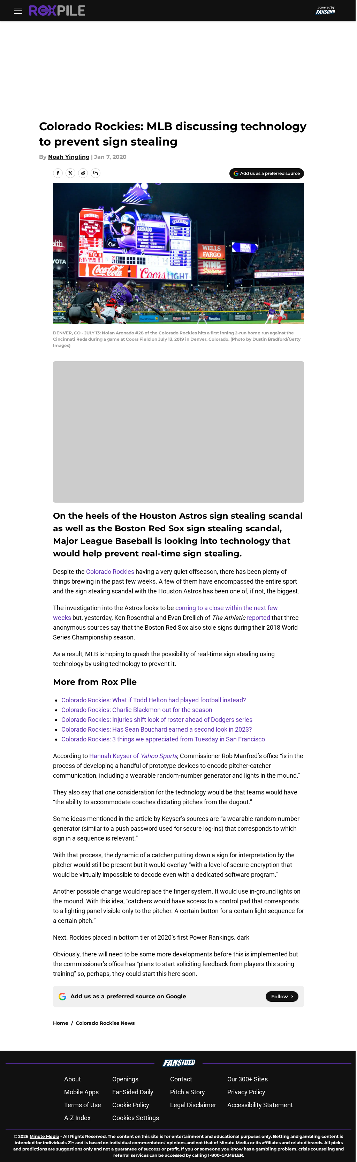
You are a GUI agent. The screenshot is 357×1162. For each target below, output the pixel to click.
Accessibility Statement (260, 1105)
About (72, 1079)
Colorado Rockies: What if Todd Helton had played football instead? (153, 700)
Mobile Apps (81, 1092)
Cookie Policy (130, 1105)
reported (258, 617)
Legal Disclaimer (193, 1105)
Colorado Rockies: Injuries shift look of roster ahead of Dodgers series (156, 719)
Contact (181, 1079)
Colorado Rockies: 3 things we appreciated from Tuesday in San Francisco (163, 739)
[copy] (95, 173)
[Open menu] (18, 10)
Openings (125, 1079)
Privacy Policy (246, 1092)
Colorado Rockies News (105, 1023)
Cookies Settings (135, 1118)
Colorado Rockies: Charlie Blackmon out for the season (136, 709)
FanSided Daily (132, 1092)
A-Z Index (77, 1118)
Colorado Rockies (110, 571)
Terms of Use (82, 1105)
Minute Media (44, 1136)
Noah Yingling (69, 157)
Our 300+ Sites (247, 1079)
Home (60, 1023)
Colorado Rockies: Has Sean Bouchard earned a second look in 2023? (156, 729)
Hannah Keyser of (133, 756)
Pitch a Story (187, 1092)
